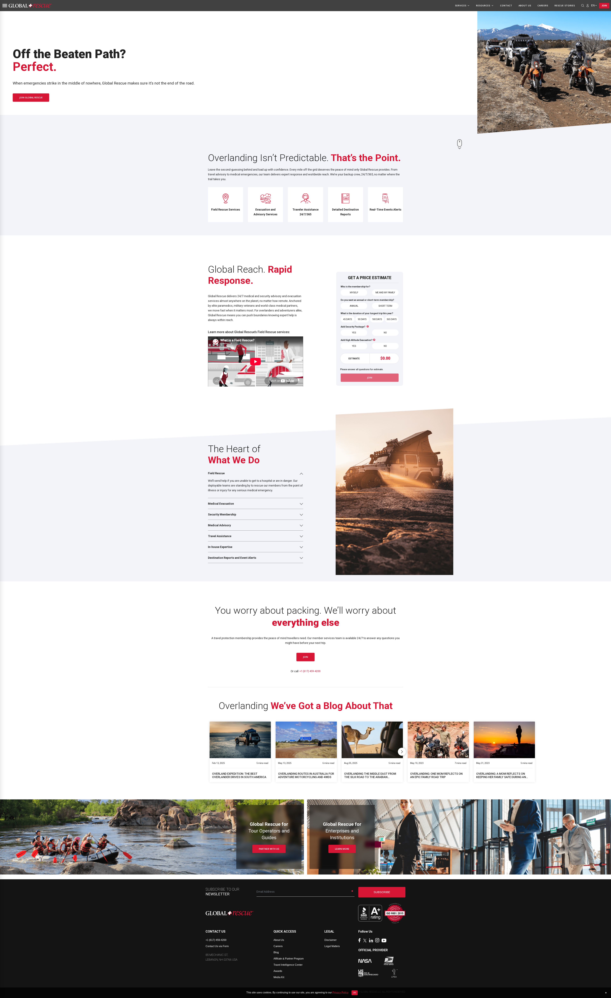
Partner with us (269, 848)
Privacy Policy (340, 992)
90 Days (362, 319)
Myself (354, 292)
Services (460, 5)
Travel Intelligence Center (288, 964)
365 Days (392, 319)
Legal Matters (332, 946)
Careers (542, 5)
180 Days (377, 319)
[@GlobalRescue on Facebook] (360, 940)
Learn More (342, 848)
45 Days (347, 319)
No (385, 332)
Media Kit (279, 977)
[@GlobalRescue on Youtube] (385, 941)
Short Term (385, 306)
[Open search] (582, 5)
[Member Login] (587, 5)
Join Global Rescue (31, 97)
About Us (525, 5)
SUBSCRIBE (382, 892)
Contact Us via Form (217, 946)
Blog (276, 952)
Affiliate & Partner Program (289, 958)
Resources (483, 5)
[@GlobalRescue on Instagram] (378, 940)
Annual (354, 306)
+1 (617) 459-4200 (309, 671)
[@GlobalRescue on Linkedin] (372, 940)
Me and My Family (385, 292)
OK (354, 993)
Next (401, 751)
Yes (354, 332)
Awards (278, 971)
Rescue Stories (565, 5)
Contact (506, 5)
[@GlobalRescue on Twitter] (366, 941)
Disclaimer (330, 940)
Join (604, 5)
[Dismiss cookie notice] (606, 992)
